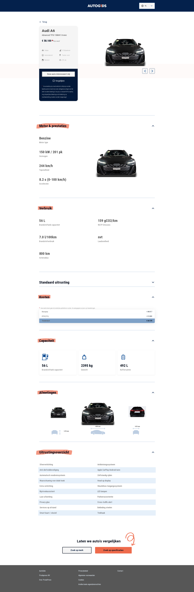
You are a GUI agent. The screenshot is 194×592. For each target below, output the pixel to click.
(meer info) (70, 97)
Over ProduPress (45, 580)
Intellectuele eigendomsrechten (89, 584)
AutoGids (42, 571)
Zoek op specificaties (113, 550)
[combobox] (147, 6)
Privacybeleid (83, 571)
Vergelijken (60, 81)
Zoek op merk (77, 550)
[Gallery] (125, 52)
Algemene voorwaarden (86, 575)
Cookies (81, 580)
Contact (120, 571)
